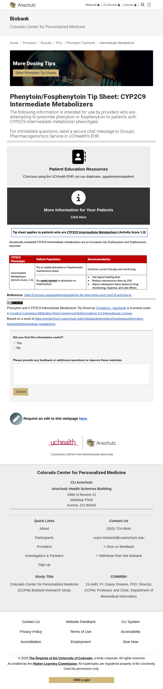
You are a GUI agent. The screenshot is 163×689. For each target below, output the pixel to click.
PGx (59, 43)
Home (14, 43)
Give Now (130, 642)
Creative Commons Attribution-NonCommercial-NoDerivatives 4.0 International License (71, 313)
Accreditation (30, 642)
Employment (81, 642)
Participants (44, 538)
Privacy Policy (31, 632)
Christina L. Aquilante (111, 308)
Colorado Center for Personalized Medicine (47, 26)
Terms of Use (80, 632)
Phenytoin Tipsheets (80, 43)
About (44, 529)
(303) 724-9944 (119, 529)
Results (46, 43)
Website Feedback (81, 622)
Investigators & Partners (44, 556)
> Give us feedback (118, 547)
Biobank (19, 19)
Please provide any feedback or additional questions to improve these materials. (67, 360)
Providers (29, 43)
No (18, 348)
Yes (19, 343)
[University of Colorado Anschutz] (23, 5)
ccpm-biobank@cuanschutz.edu (118, 538)
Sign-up (44, 565)
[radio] (14, 343)
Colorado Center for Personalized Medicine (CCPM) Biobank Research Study (44, 587)
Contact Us (31, 622)
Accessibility (130, 632)
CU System (130, 622)
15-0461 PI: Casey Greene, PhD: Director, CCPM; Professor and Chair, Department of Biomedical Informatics (118, 590)
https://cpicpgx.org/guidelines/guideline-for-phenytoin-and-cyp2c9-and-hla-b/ (77, 295)
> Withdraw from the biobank (119, 556)
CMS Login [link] (81, 680)
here (83, 419)
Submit (21, 391)
